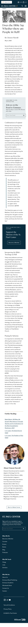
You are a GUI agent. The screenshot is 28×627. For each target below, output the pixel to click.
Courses (4, 541)
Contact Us (5, 588)
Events (4, 544)
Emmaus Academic (7, 582)
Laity (3, 565)
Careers (4, 591)
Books (4, 547)
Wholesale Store (7, 585)
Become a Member (14, 242)
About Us (5, 577)
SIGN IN (20, 2)
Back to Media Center (14, 507)
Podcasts (5, 552)
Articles (4, 8)
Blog (3, 549)
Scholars (4, 567)
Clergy (4, 562)
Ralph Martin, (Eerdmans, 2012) (14, 424)
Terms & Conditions (9, 605)
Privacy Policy (7, 609)
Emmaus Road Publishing (9, 580)
